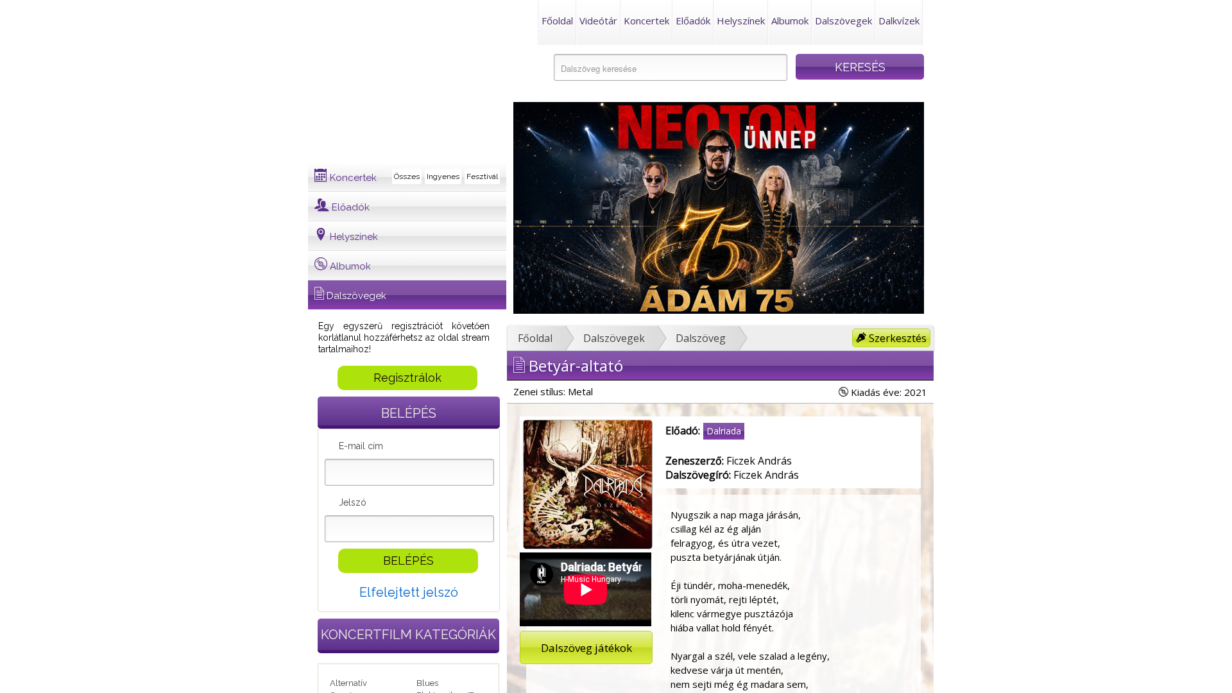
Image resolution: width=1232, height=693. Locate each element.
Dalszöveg (701, 338)
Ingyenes (443, 176)
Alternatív (348, 683)
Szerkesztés (896, 338)
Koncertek (646, 20)
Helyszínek (741, 20)
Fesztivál (482, 176)
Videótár (598, 20)
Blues (427, 683)
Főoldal (557, 20)
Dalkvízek (899, 20)
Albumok (790, 20)
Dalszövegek (843, 20)
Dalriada (723, 431)
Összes (407, 176)
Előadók (693, 20)
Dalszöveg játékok (586, 647)
